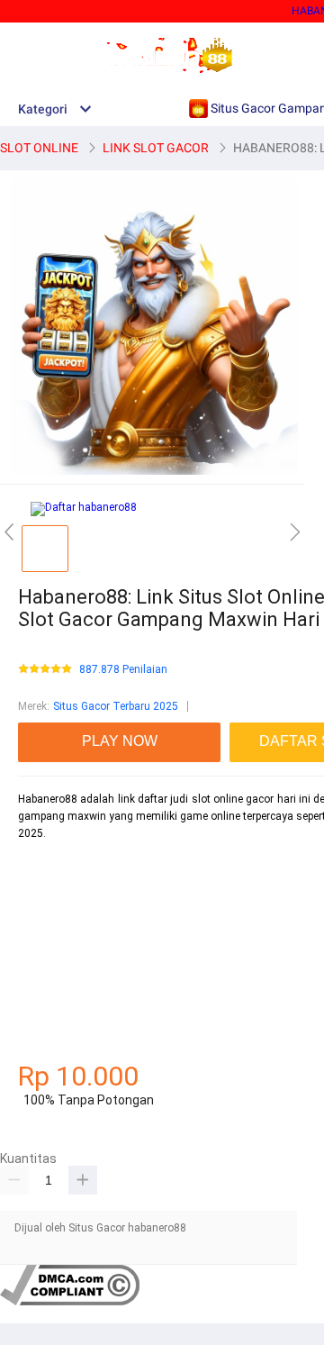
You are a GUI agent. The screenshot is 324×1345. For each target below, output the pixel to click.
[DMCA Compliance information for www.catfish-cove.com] (70, 1301)
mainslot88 (46, 865)
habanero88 (47, 896)
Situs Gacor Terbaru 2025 (115, 706)
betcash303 (47, 928)
